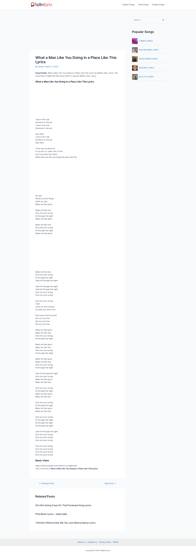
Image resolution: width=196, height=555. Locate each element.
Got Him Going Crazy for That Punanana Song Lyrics (63, 505)
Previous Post (46, 483)
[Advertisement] (77, 33)
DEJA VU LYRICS (146, 77)
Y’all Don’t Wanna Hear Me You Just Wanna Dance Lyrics (65, 522)
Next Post (110, 483)
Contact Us (92, 542)
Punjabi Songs (158, 4)
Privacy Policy (105, 542)
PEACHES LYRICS (146, 68)
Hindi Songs (143, 4)
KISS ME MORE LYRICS (149, 50)
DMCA (116, 542)
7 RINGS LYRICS (146, 41)
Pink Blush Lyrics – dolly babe (51, 514)
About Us (82, 542)
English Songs (128, 4)
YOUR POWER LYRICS (148, 59)
